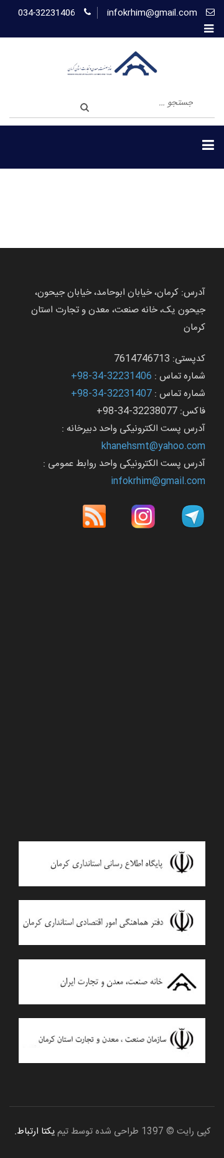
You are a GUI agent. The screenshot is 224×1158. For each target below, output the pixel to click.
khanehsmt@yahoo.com (153, 446)
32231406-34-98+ (111, 376)
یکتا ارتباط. (34, 1131)
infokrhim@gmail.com (152, 13)
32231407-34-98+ (111, 394)
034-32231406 (46, 13)
